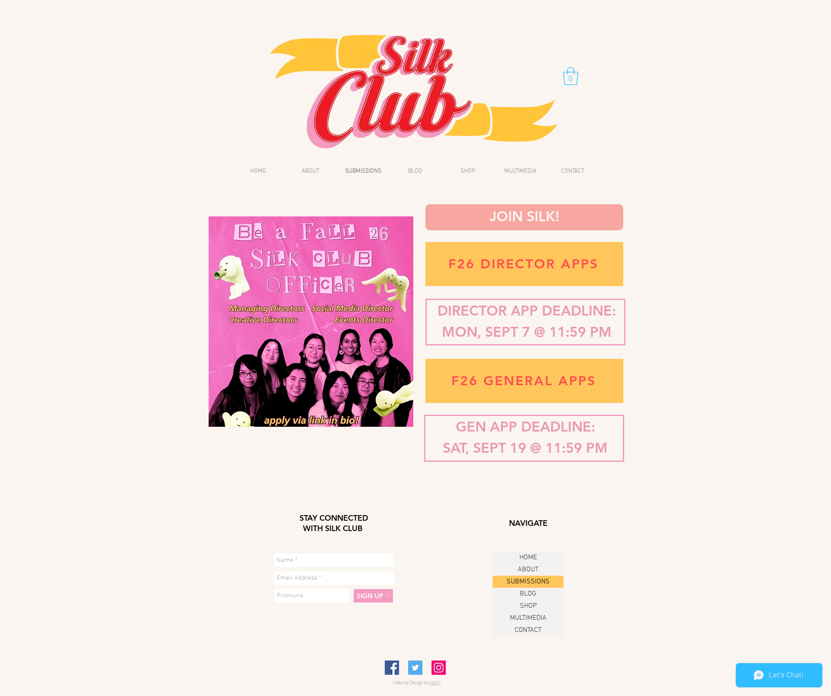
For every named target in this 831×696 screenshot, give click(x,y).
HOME (528, 557)
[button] (570, 76)
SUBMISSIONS (528, 581)
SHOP (528, 606)
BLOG (528, 594)
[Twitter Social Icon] (415, 668)
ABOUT (528, 569)
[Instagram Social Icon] (439, 668)
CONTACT (528, 630)
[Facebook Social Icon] (392, 668)
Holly (435, 682)
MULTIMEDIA (528, 618)
